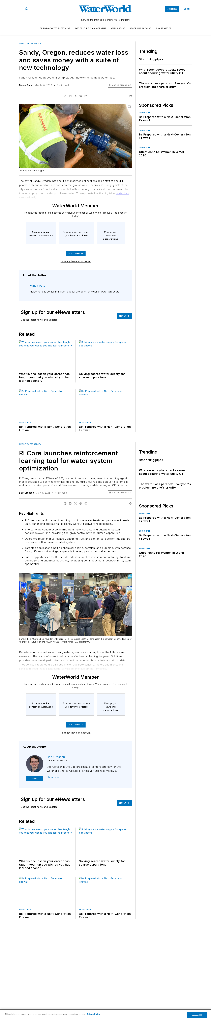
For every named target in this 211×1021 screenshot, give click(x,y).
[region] (105, 1015)
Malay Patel (25, 85)
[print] (130, 95)
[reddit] (80, 95)
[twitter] (75, 95)
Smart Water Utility (30, 43)
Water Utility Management (90, 28)
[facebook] (65, 95)
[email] (85, 95)
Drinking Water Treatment (55, 28)
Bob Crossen (26, 492)
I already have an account (76, 261)
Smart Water (163, 28)
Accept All (197, 1015)
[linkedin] (70, 95)
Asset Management (141, 28)
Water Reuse (118, 28)
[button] (21, 9)
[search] (27, 9)
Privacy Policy (93, 1014)
